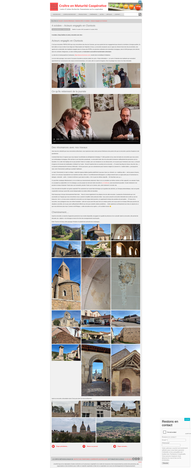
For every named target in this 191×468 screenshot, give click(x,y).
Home (140, 462)
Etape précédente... (62, 446)
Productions (83, 14)
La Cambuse (105, 183)
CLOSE (187, 419)
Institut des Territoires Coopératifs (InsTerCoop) (91, 459)
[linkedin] (140, 3)
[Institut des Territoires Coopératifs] (96, 7)
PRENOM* (166, 443)
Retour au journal (92, 446)
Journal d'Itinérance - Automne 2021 (73, 21)
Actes (102, 14)
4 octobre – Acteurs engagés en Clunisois (96, 21)
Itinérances (93, 14)
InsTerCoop (56, 14)
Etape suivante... (123, 446)
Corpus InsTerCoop (69, 14)
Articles (109, 14)
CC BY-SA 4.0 (128, 459)
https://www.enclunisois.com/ (82, 55)
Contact (117, 14)
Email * (164, 440)
